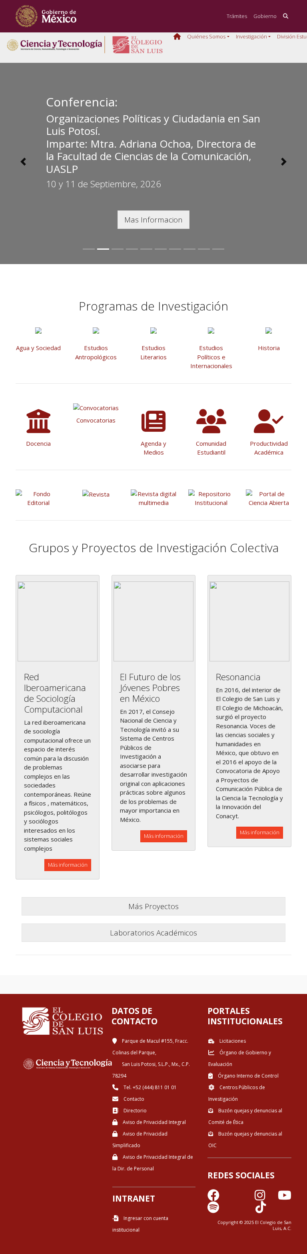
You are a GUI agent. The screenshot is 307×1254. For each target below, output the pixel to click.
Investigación (251, 36)
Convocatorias (96, 420)
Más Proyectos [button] (153, 906)
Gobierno (265, 16)
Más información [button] (68, 864)
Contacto (133, 1099)
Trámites (237, 16)
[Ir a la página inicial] (46, 16)
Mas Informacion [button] (153, 219)
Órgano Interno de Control (248, 1075)
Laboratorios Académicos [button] (153, 932)
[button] (23, 161)
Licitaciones (232, 1041)
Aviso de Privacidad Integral (154, 1122)
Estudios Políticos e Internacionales (211, 357)
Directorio (134, 1110)
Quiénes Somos (206, 36)
